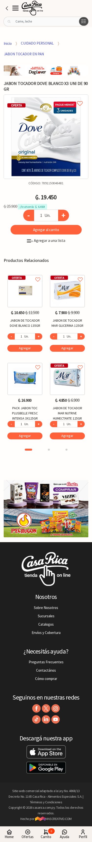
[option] (46, 137)
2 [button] (49, 449)
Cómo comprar (46, 678)
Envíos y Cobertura (46, 632)
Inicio (8, 43)
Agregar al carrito (46, 229)
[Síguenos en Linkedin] (46, 719)
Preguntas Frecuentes (46, 662)
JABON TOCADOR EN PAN (24, 54)
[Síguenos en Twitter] (46, 708)
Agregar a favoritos (25, 274)
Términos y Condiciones (46, 802)
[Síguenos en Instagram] (55, 708)
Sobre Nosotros (46, 607)
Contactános (46, 670)
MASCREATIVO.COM (58, 819)
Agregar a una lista (48, 240)
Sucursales (46, 616)
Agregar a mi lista (46, 98)
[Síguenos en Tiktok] (36, 719)
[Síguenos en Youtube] (55, 719)
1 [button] (28, 449)
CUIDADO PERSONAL (37, 43)
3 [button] (66, 449)
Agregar (25, 348)
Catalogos (46, 624)
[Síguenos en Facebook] (36, 708)
